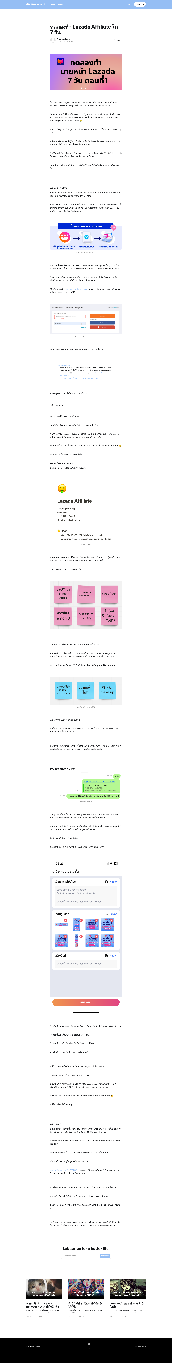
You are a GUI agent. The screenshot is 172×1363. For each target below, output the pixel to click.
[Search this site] (123, 4)
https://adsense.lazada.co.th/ (76, 289)
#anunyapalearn (64, 375)
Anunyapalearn (35, 4)
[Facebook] (89, 1344)
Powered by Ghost (140, 1346)
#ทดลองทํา (105, 373)
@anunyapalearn (64, 365)
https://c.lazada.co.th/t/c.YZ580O (63, 1170)
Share (118, 40)
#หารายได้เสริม (94, 373)
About (60, 4)
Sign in (129, 4)
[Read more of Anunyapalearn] (53, 40)
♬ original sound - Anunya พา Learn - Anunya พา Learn (79, 378)
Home (53, 4)
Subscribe (140, 4)
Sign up (87, 1348)
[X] (85, 1344)
